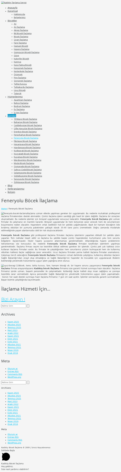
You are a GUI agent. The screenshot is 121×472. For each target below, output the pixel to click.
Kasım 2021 (13, 336)
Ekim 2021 (13, 339)
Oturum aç (13, 369)
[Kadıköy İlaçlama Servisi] (13, 3)
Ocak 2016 (13, 353)
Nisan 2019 (13, 350)
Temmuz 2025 (14, 327)
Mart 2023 (12, 330)
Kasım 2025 (13, 322)
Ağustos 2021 (14, 345)
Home (4, 209)
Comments (15, 374)
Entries (13, 371)
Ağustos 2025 (14, 325)
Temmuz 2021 (14, 347)
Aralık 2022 (13, 333)
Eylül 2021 (13, 342)
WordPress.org (14, 377)
